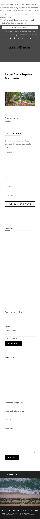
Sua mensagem (11, 428)
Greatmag (26, 510)
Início (3, 513)
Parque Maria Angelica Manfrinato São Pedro (12, 118)
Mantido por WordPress (10, 510)
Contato (32, 515)
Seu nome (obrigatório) (14, 403)
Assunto (8, 420)
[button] (10, 38)
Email (7, 334)
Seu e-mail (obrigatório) (14, 411)
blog (8, 513)
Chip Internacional (9, 515)
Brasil (11, 491)
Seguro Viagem (27, 513)
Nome (7, 326)
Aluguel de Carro (22, 515)
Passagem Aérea (16, 513)
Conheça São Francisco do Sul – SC (19, 498)
